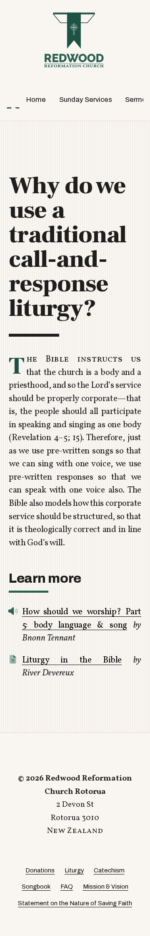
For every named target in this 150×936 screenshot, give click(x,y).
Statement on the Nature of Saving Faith (75, 903)
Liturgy (74, 870)
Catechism (109, 870)
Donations (40, 870)
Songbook (36, 886)
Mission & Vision (105, 886)
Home (36, 99)
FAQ (66, 886)
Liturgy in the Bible (72, 660)
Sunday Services (85, 99)
